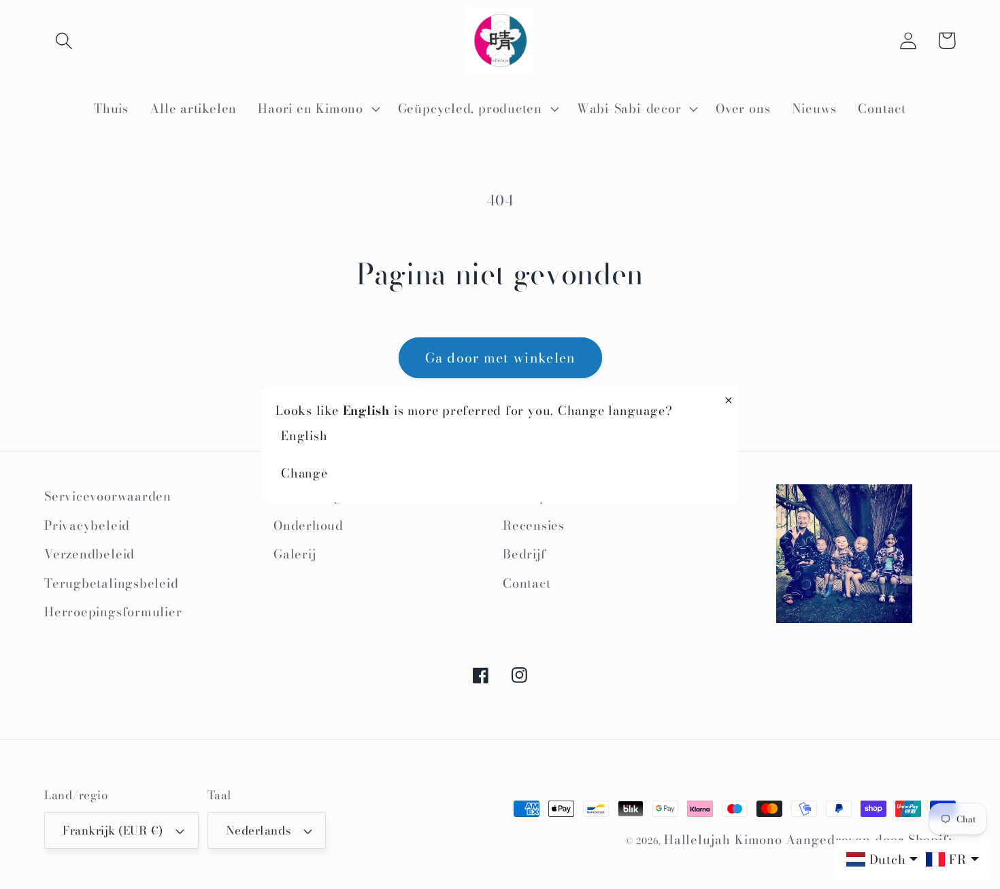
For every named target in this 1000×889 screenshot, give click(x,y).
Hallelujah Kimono (723, 840)
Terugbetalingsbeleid (111, 583)
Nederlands (258, 830)
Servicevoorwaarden (107, 496)
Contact (526, 583)
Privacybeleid (87, 525)
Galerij (294, 554)
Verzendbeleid (89, 554)
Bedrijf (524, 554)
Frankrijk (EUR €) (113, 830)
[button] (63, 40)
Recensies (534, 525)
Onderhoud (308, 525)
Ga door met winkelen (500, 358)
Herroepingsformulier (113, 612)
